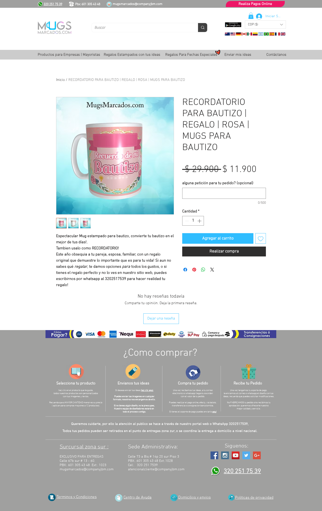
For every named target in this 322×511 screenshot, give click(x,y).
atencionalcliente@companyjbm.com (156, 469)
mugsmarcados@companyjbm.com (137, 4)
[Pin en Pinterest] (194, 269)
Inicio (60, 80)
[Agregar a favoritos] (260, 238)
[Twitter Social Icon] (246, 455)
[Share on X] (212, 269)
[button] (265, 24)
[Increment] (199, 221)
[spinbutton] (193, 221)
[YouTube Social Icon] (235, 455)
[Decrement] (186, 221)
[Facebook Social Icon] (214, 455)
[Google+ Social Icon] (257, 455)
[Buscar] (202, 27)
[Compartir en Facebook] (185, 269)
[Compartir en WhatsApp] (203, 269)
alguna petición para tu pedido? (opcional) (217, 183)
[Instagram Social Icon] (225, 455)
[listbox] (265, 24)
